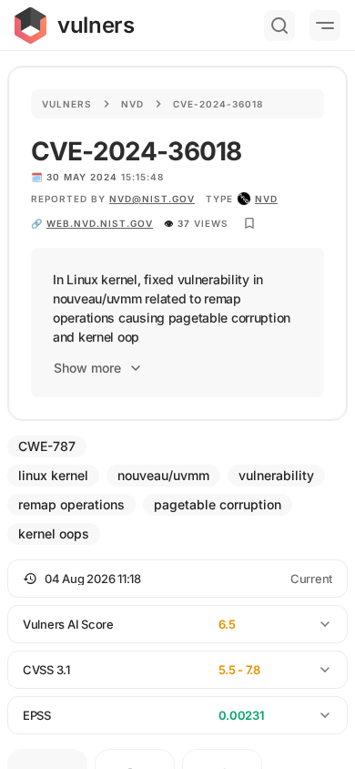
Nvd (132, 103)
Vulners (67, 103)
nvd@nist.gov (152, 198)
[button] (177, 578)
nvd (266, 198)
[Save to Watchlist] (249, 223)
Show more (87, 367)
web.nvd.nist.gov (99, 223)
